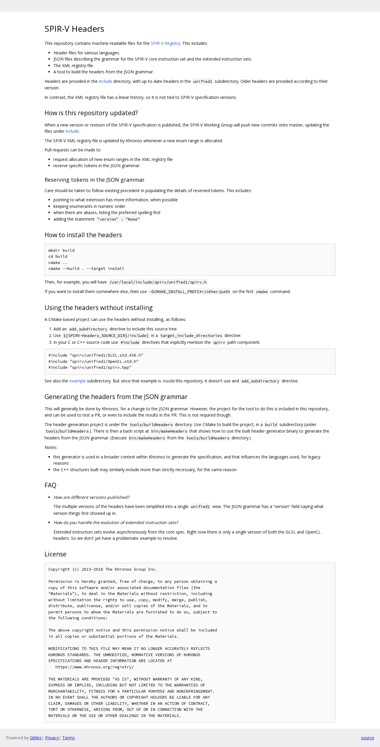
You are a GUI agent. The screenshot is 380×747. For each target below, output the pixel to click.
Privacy (52, 737)
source (367, 737)
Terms (68, 737)
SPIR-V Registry (165, 43)
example (77, 381)
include (105, 81)
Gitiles (36, 737)
